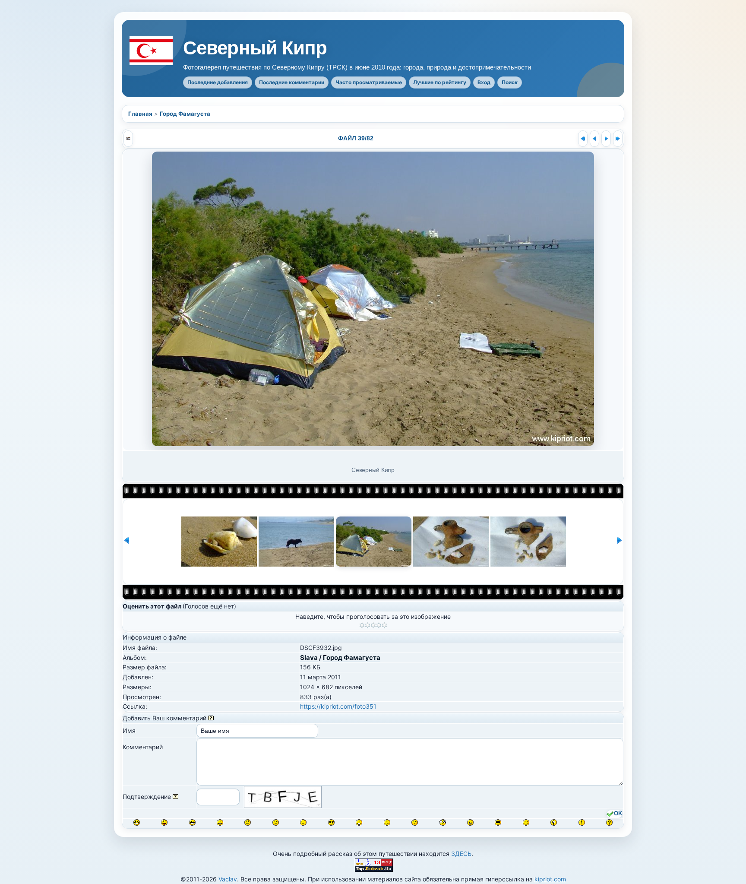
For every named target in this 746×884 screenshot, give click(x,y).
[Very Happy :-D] (192, 822)
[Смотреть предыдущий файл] (594, 138)
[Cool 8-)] (331, 822)
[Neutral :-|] (247, 822)
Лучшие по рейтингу (439, 82)
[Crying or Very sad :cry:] (303, 822)
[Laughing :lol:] (136, 822)
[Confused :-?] (387, 822)
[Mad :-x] (470, 822)
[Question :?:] (609, 822)
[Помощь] (211, 718)
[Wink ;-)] (526, 822)
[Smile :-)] (220, 822)
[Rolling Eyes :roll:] (498, 822)
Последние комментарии (291, 82)
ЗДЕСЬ (461, 853)
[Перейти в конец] (618, 138)
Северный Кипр (255, 48)
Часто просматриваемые (368, 82)
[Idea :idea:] (553, 822)
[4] (379, 625)
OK (618, 814)
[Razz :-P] (164, 822)
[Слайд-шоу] (128, 138)
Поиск (510, 82)
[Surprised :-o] (359, 822)
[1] (362, 625)
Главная (140, 113)
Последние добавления (217, 82)
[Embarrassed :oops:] (414, 822)
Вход (483, 82)
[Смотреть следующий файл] (606, 138)
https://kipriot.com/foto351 (338, 706)
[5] (384, 625)
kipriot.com (550, 879)
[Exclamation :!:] (581, 822)
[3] (373, 625)
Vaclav (227, 879)
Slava (309, 657)
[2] (367, 625)
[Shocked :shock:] (442, 822)
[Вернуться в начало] (583, 138)
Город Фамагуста (185, 113)
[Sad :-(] (275, 822)
